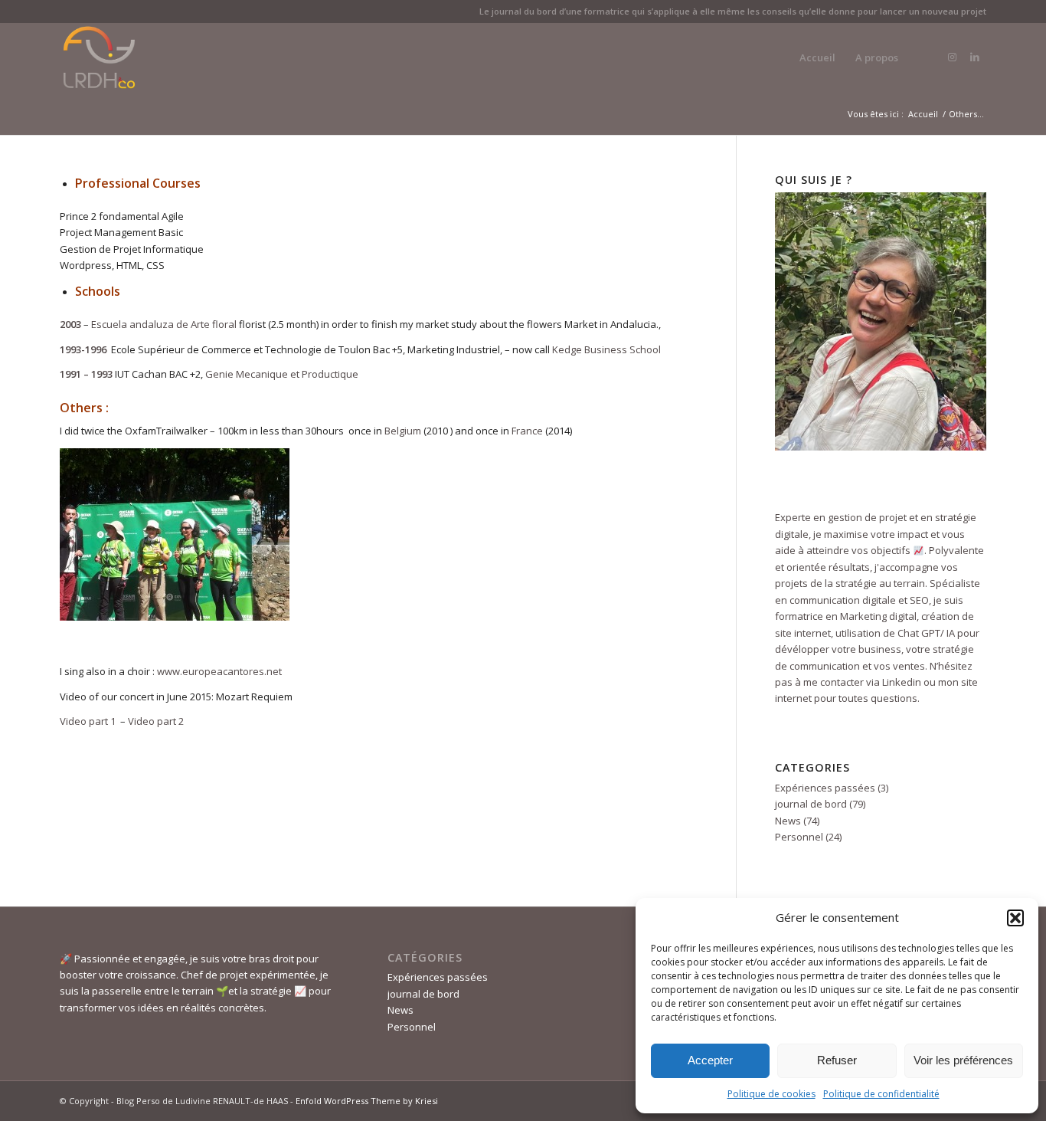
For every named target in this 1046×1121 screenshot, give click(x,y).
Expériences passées (825, 788)
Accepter (710, 1060)
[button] (1015, 918)
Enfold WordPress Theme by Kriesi (367, 1100)
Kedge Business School (607, 349)
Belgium (402, 431)
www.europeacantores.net (219, 671)
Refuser (837, 1060)
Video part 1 (89, 721)
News (788, 821)
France (527, 431)
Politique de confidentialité (881, 1093)
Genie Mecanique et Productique (281, 374)
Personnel (799, 837)
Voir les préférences (963, 1060)
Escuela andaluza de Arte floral (164, 324)
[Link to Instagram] (951, 56)
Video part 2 (156, 721)
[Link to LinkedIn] (974, 56)
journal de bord (811, 804)
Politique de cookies (771, 1093)
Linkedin (900, 682)
